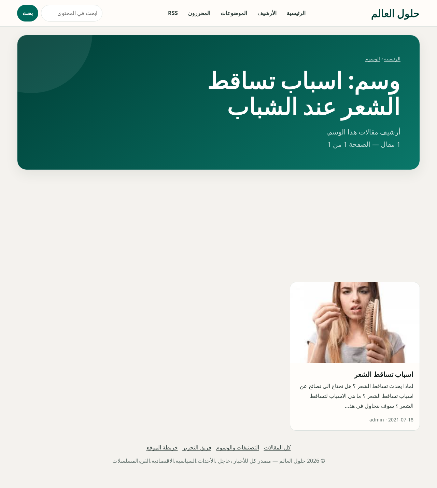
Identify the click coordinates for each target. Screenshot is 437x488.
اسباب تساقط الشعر (383, 374)
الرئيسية (296, 13)
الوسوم (372, 58)
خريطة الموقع (162, 447)
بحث (28, 13)
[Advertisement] (218, 226)
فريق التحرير (197, 447)
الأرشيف (267, 13)
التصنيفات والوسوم (237, 447)
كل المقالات (277, 447)
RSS (173, 13)
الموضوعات (234, 13)
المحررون (199, 13)
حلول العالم (395, 13)
